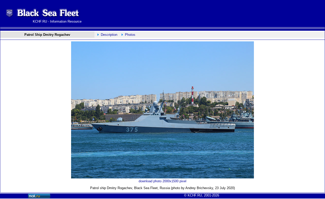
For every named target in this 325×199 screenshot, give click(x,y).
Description (109, 35)
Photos (130, 35)
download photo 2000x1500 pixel (162, 181)
